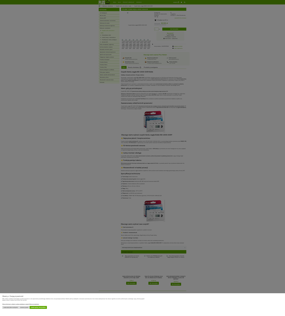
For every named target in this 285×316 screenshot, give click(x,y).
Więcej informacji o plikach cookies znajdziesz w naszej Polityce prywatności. (20, 304)
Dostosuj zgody (24, 307)
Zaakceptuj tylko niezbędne (10, 307)
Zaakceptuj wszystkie (38, 307)
